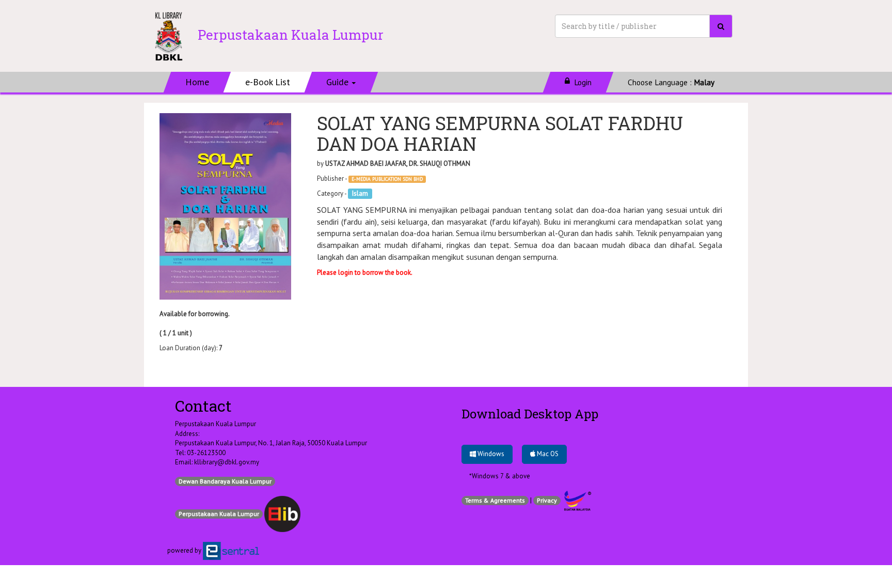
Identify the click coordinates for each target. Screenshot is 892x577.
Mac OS (547, 453)
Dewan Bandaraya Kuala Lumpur (225, 481)
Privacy (547, 500)
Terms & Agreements (495, 500)
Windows (490, 453)
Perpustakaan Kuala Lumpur (219, 514)
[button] (341, 82)
